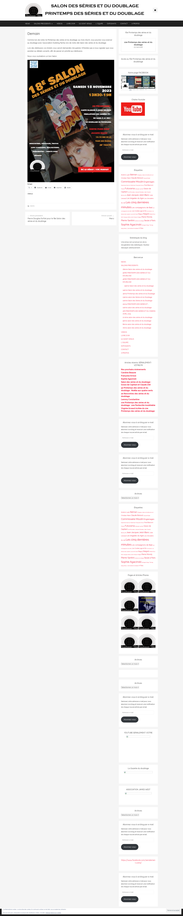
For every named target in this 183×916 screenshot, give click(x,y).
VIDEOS (59, 24)
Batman (133, 174)
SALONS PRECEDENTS (42, 24)
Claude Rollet (146, 178)
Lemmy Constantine (130, 399)
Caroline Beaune (128, 372)
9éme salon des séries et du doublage (137, 321)
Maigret (146, 214)
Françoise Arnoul (140, 185)
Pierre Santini (127, 220)
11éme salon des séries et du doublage (137, 307)
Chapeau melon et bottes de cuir (145, 174)
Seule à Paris (149, 220)
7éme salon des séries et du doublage (137, 328)
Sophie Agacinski (131, 224)
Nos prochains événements (133, 369)
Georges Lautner (139, 188)
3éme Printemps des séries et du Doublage (139, 294)
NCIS (122, 217)
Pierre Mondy (147, 217)
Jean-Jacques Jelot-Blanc (138, 195)
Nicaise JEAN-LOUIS (129, 217)
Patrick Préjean (137, 217)
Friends (122, 188)
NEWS (27, 24)
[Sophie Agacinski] (129, 642)
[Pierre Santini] (129, 605)
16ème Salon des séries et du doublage (137, 269)
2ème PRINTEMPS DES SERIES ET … (136, 304)
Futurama (130, 188)
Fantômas (133, 185)
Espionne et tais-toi (125, 185)
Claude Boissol (137, 178)
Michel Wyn (152, 214)
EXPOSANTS (111, 24)
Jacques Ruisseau (139, 192)
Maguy (140, 214)
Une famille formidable (132, 228)
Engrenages (149, 182)
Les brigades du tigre (135, 198)
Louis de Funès (134, 214)
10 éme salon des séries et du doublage (137, 317)
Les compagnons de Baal (142, 208)
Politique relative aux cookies (53, 913)
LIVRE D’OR (71, 24)
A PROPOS (136, 24)
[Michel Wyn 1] (147, 587)
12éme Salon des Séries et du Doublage (137, 301)
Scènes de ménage (139, 220)
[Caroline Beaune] (129, 624)
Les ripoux (149, 211)
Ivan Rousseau (131, 192)
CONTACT (124, 24)
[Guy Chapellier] (129, 587)
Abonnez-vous (130, 157)
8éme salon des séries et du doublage (137, 324)
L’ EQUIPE (99, 24)
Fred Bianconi (148, 185)
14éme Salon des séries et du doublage (137, 290)
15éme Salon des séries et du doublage (139, 286)
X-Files (141, 228)
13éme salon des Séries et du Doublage (137, 297)
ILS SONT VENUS (85, 24)
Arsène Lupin (125, 175)
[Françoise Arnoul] (147, 624)
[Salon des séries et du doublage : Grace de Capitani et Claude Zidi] (147, 642)
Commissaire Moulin (132, 181)
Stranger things (145, 225)
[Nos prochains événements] (147, 605)
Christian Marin (126, 178)
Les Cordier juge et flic (139, 211)
